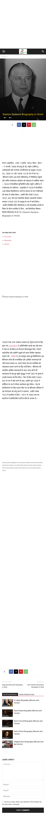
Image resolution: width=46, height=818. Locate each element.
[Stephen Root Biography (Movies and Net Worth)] (7, 744)
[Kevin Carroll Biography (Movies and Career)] (7, 723)
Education (7, 236)
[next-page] (7, 752)
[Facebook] (19, 125)
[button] (3, 51)
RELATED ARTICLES (10, 694)
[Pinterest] (29, 125)
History (6, 244)
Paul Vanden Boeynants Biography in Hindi (35, 686)
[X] (24, 125)
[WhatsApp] (34, 125)
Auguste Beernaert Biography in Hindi (12, 686)
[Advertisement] (23, 24)
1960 (13, 356)
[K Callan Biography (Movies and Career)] (7, 702)
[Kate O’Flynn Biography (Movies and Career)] (7, 734)
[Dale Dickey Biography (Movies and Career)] (7, 713)
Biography (4, 56)
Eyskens (13, 346)
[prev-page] (3, 752)
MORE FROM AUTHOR (26, 694)
